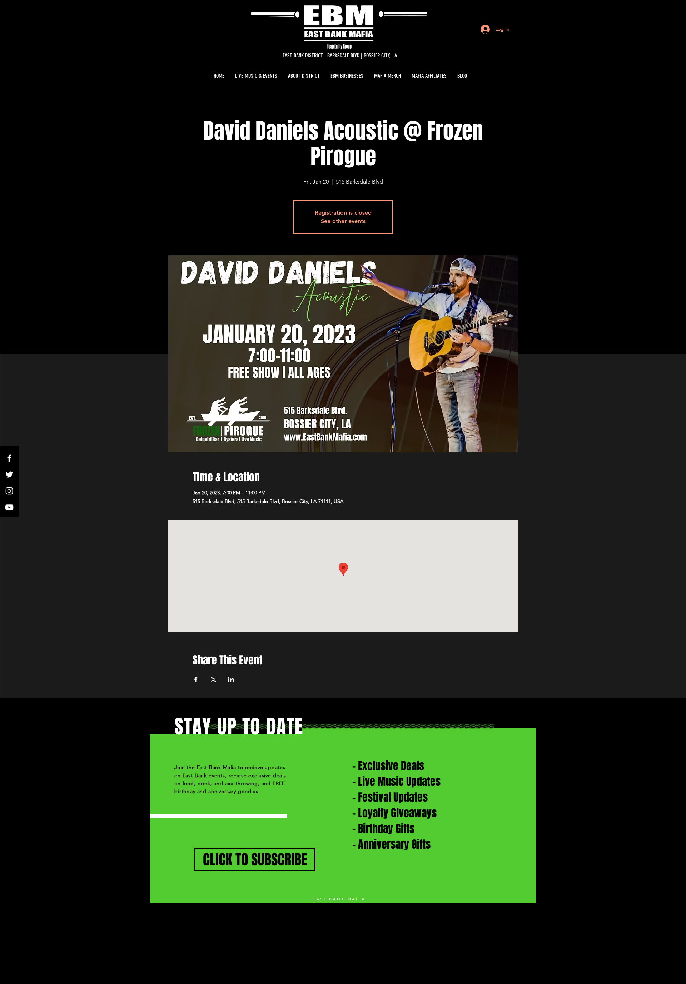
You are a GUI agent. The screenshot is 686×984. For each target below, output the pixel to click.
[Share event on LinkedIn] (231, 679)
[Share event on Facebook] (196, 679)
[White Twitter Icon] (9, 475)
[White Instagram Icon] (9, 491)
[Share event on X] (213, 679)
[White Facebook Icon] (9, 458)
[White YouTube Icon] (9, 507)
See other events (343, 221)
